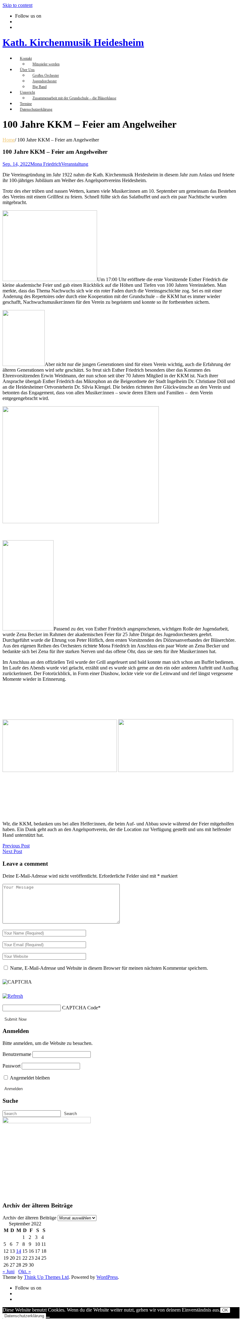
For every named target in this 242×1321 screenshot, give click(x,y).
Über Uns (27, 70)
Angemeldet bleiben (29, 1077)
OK (225, 1310)
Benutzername (17, 1054)
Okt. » (24, 1271)
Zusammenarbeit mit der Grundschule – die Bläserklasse (74, 98)
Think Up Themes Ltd (46, 1277)
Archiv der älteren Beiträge (29, 1217)
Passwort (11, 1065)
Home (9, 139)
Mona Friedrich (45, 164)
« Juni (8, 1271)
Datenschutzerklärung (36, 109)
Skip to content (17, 5)
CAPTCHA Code (80, 1007)
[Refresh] (13, 996)
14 (18, 1251)
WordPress (107, 1277)
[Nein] (48, 1317)
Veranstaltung (74, 164)
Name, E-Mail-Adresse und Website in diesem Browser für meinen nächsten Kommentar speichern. (109, 968)
